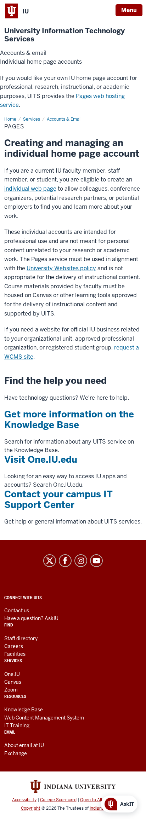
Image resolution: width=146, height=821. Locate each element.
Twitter (49, 560)
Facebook (65, 560)
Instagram (80, 560)
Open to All (91, 800)
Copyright (30, 808)
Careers (13, 646)
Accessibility (24, 800)
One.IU (12, 674)
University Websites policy (61, 268)
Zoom (11, 690)
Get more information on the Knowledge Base (69, 419)
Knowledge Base (23, 709)
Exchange (15, 753)
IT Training (16, 725)
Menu (129, 10)
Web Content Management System (44, 718)
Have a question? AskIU (31, 618)
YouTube (96, 560)
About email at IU (24, 745)
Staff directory (21, 638)
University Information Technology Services (64, 35)
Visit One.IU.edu (40, 459)
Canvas (12, 682)
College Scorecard (58, 800)
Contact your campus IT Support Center (58, 499)
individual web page (30, 188)
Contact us (16, 610)
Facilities (15, 654)
